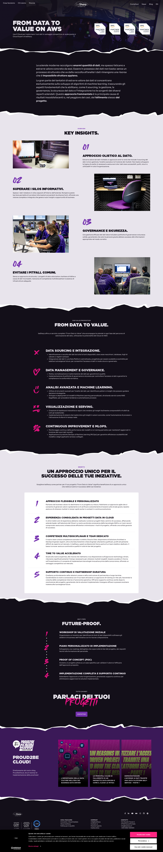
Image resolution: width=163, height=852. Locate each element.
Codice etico (95, 828)
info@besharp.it (126, 826)
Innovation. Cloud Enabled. (69, 822)
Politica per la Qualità (67, 826)
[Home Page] (81, 4)
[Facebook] (125, 813)
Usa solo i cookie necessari (143, 847)
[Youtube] (132, 813)
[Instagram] (140, 813)
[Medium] (136, 813)
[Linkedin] (128, 813)
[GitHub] (144, 813)
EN (157, 4)
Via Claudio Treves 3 (128, 822)
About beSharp (65, 824)
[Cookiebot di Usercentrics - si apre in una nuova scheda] (16, 848)
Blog (151, 4)
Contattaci (134, 4)
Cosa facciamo (9, 3)
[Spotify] (147, 813)
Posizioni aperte (96, 826)
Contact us (94, 824)
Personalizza (142, 841)
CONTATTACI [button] (81, 714)
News (144, 4)
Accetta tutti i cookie (143, 834)
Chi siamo (22, 3)
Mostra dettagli (33, 846)
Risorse (32, 3)
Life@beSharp (96, 822)
